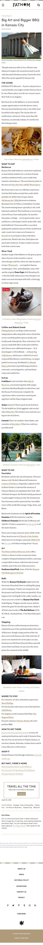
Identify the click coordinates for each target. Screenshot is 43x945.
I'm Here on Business (14, 807)
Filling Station (8, 331)
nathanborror (27, 159)
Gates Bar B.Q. (17, 185)
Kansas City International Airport (15, 733)
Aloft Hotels (7, 710)
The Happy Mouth (19, 826)
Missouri (37, 807)
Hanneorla (30, 464)
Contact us (21, 892)
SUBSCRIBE (21, 794)
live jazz (8, 543)
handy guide (32, 524)
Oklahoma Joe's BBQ (10, 200)
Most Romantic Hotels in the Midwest (17, 767)
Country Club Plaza (10, 484)
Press (21, 874)
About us (21, 869)
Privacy (21, 897)
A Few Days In (7, 16)
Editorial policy (21, 880)
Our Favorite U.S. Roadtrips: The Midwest (18, 770)
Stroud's (5, 236)
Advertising (21, 886)
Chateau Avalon (23, 721)
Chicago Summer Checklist (12, 774)
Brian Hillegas (37, 60)
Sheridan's (15, 424)
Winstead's (13, 265)
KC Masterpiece (33, 185)
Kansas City (27, 807)
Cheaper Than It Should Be (23, 805)
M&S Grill (35, 540)
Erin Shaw (7, 29)
